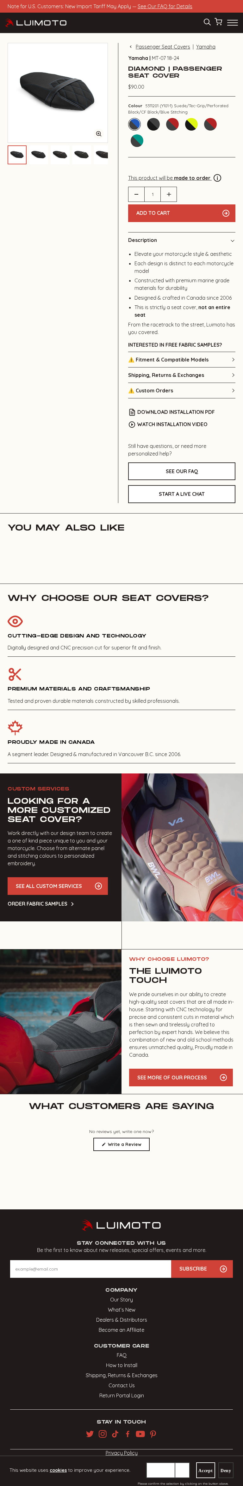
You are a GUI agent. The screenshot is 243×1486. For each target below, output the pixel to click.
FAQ (122, 1355)
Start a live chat (182, 494)
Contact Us (122, 1385)
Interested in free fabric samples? (175, 345)
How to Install (121, 1365)
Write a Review (128, 1146)
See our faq (182, 471)
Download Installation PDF (176, 412)
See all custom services (49, 886)
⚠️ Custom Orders (150, 390)
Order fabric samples (37, 904)
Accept (205, 1470)
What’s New (121, 1310)
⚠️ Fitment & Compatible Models (168, 359)
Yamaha (205, 47)
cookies (58, 1470)
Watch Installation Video (172, 424)
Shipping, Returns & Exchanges (166, 375)
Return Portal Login (121, 1395)
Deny (226, 1470)
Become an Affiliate (121, 1330)
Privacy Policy (122, 1453)
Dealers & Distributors (121, 1320)
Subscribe (193, 1269)
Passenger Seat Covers (163, 47)
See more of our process (172, 1077)
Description (142, 240)
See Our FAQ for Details (165, 6)
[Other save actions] (182, 1470)
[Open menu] (232, 23)
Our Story (121, 1299)
